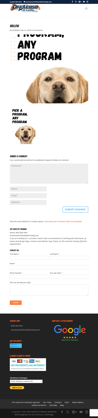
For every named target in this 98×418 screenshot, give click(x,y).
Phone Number (16, 273)
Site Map (53, 405)
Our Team (47, 402)
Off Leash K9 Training (36, 412)
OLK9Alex (16, 30)
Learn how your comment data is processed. (63, 221)
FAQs (67, 402)
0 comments (37, 30)
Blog (62, 405)
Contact (58, 402)
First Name (14, 254)
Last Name (54, 254)
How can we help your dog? (20, 282)
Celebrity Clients (39, 405)
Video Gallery (78, 402)
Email (12, 263)
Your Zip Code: (56, 273)
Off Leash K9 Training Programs (26, 402)
